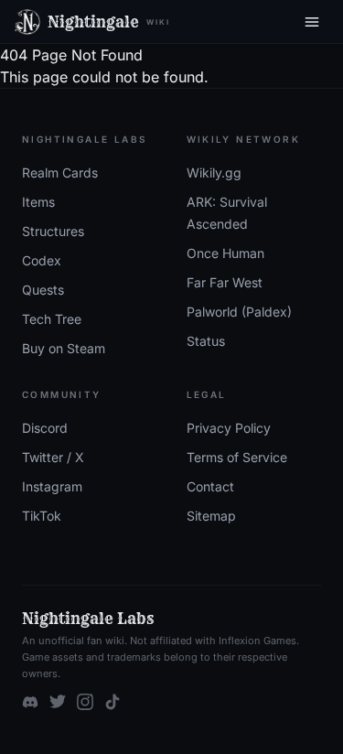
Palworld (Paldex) (239, 311)
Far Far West (225, 282)
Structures (53, 231)
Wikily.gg (214, 172)
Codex (41, 260)
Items (38, 202)
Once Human (225, 253)
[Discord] (30, 702)
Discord (45, 428)
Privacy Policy (229, 428)
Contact (210, 486)
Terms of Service (237, 457)
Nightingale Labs (88, 618)
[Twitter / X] (57, 702)
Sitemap (211, 515)
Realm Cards (60, 172)
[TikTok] (112, 702)
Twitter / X (53, 457)
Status (206, 341)
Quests (43, 289)
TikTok (41, 515)
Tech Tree (51, 319)
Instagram (52, 486)
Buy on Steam (63, 348)
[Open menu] (311, 21)
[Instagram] (85, 702)
